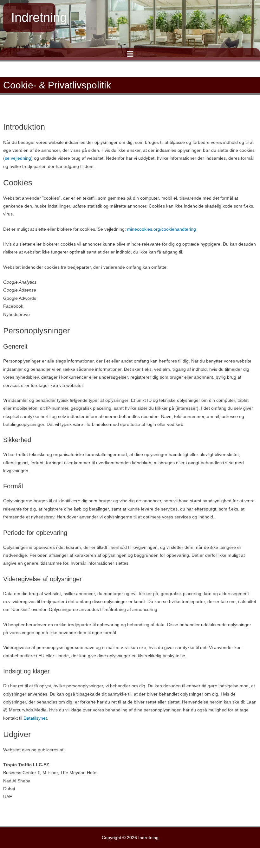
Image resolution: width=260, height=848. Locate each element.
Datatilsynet (35, 718)
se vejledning (18, 158)
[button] (130, 54)
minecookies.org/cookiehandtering (161, 229)
